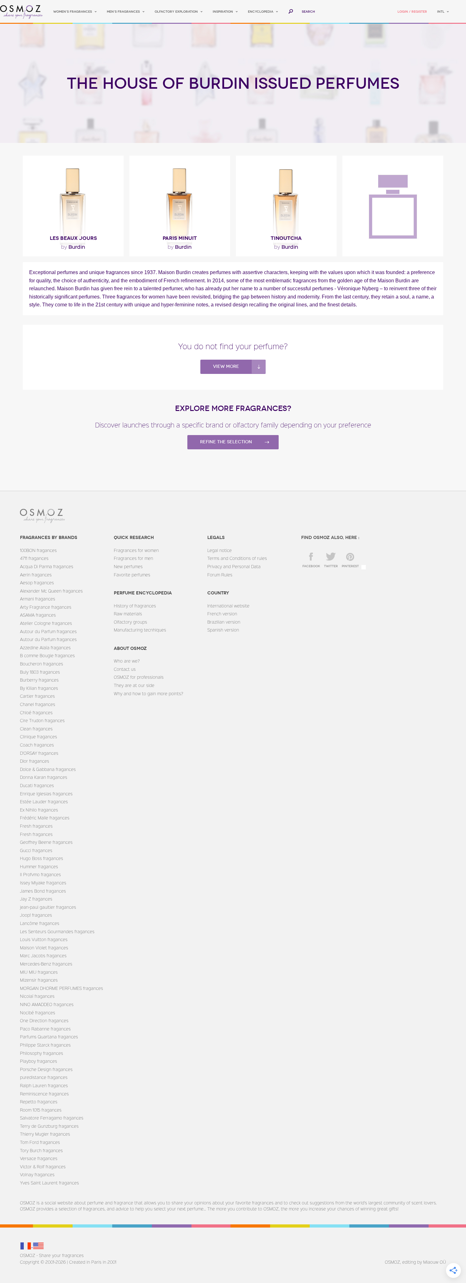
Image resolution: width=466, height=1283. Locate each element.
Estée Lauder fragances (44, 801)
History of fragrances (135, 605)
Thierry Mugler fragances (45, 1134)
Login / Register (412, 12)
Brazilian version (223, 622)
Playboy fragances (38, 1061)
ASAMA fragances (38, 615)
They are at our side (134, 685)
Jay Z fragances (36, 898)
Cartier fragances (37, 696)
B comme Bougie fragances (47, 655)
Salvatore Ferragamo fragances (51, 1117)
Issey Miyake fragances (43, 882)
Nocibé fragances (37, 1012)
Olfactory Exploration (176, 12)
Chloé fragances (36, 712)
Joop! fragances (36, 915)
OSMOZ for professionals (139, 677)
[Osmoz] (21, 12)
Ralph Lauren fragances (44, 1085)
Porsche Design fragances (46, 1069)
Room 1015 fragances (40, 1110)
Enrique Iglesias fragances (46, 793)
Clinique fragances (38, 736)
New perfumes (128, 566)
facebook (311, 566)
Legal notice (219, 550)
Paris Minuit (180, 238)
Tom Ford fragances (40, 1142)
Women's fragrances (72, 12)
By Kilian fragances (39, 688)
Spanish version (223, 629)
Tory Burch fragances (41, 1150)
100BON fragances (38, 550)
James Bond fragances (43, 891)
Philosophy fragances (41, 1053)
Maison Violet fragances (44, 947)
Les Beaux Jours (73, 238)
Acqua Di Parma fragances (46, 566)
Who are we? (127, 661)
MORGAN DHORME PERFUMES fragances (61, 988)
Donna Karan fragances (43, 777)
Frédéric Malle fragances (44, 817)
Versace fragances (38, 1158)
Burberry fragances (39, 680)
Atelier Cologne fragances (46, 623)
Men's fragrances (123, 12)
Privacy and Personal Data (234, 566)
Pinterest (350, 566)
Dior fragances (34, 761)
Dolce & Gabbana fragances (48, 769)
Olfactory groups (130, 622)
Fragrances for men (133, 558)
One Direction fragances (44, 1020)
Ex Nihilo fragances (39, 809)
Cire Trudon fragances (42, 720)
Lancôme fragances (39, 923)
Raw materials (128, 613)
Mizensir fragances (39, 980)
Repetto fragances (38, 1101)
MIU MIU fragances (39, 972)
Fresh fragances (36, 826)
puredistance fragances (44, 1077)
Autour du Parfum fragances (48, 631)
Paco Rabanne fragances (45, 1028)
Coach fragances (37, 744)
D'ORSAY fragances (39, 753)
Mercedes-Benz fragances (46, 963)
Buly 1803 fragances (40, 672)
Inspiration (223, 12)
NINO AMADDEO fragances (47, 1004)
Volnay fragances (37, 1174)
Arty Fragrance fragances (45, 607)
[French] (26, 1245)
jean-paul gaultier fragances (48, 907)
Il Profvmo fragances (40, 874)
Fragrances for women (136, 550)
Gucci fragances (36, 850)
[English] (38, 1245)
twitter (331, 566)
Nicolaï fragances (37, 996)
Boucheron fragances (41, 663)
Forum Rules (219, 574)
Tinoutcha (286, 238)
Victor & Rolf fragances (43, 1166)
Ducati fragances (37, 785)
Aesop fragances (37, 582)
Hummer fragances (39, 866)
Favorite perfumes (132, 574)
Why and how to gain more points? (148, 693)
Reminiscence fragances (44, 1093)
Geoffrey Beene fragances (46, 842)
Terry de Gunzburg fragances (49, 1126)
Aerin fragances (36, 574)
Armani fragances (37, 598)
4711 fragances (34, 558)
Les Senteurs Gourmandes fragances (57, 931)
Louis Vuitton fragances (44, 939)
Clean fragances (36, 728)
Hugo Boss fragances (41, 858)
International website (228, 605)
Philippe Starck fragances (45, 1045)
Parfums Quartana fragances (49, 1036)
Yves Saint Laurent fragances (49, 1182)
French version (222, 613)
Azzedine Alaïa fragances (45, 647)
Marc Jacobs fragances (43, 955)
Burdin (73, 246)
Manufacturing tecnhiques (140, 629)
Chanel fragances (37, 704)
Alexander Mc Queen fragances (51, 590)
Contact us (125, 669)
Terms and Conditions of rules (237, 558)
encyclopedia (260, 12)
